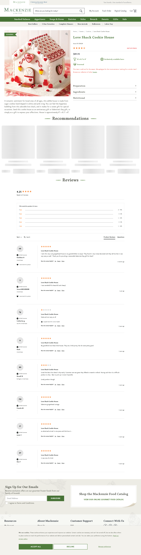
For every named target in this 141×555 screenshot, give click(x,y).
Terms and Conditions (25, 503)
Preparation (79, 86)
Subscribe (55, 498)
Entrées (72, 19)
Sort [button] (18, 237)
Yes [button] (55, 261)
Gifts (115, 19)
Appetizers (39, 19)
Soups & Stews (57, 19)
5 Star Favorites (48, 24)
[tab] (109, 237)
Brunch (93, 19)
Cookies (88, 31)
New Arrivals (83, 24)
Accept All (36, 547)
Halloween (96, 24)
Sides (83, 19)
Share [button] (63, 261)
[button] (132, 10)
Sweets (105, 19)
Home (75, 31)
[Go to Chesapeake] (39, 2)
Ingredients (79, 92)
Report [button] (58, 261)
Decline (70, 547)
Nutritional (79, 98)
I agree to (21, 503)
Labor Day (109, 24)
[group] (28, 192)
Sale (125, 19)
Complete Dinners (66, 24)
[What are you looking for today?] (81, 11)
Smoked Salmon (22, 19)
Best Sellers (33, 24)
